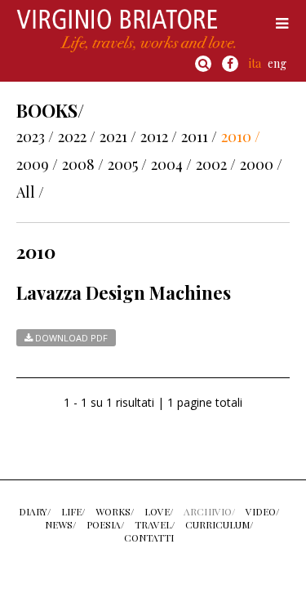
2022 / (76, 136)
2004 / (171, 164)
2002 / (216, 164)
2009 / (37, 164)
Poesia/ (105, 524)
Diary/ (35, 511)
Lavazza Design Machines (123, 292)
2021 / (118, 136)
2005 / (127, 164)
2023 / (35, 136)
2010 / (240, 136)
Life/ (73, 511)
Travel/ (155, 524)
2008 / (83, 164)
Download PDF (70, 338)
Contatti (149, 537)
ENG (277, 63)
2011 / (199, 136)
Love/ (158, 511)
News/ (60, 524)
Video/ (262, 511)
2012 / (158, 136)
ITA (255, 63)
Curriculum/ (219, 524)
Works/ (114, 511)
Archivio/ (209, 511)
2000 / (261, 164)
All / (30, 192)
